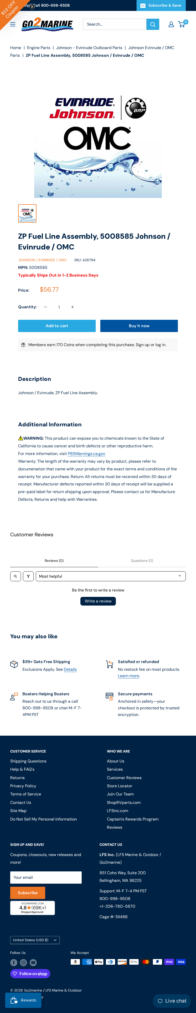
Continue (98, 515)
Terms (54, 558)
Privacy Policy (36, 558)
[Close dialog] (168, 446)
